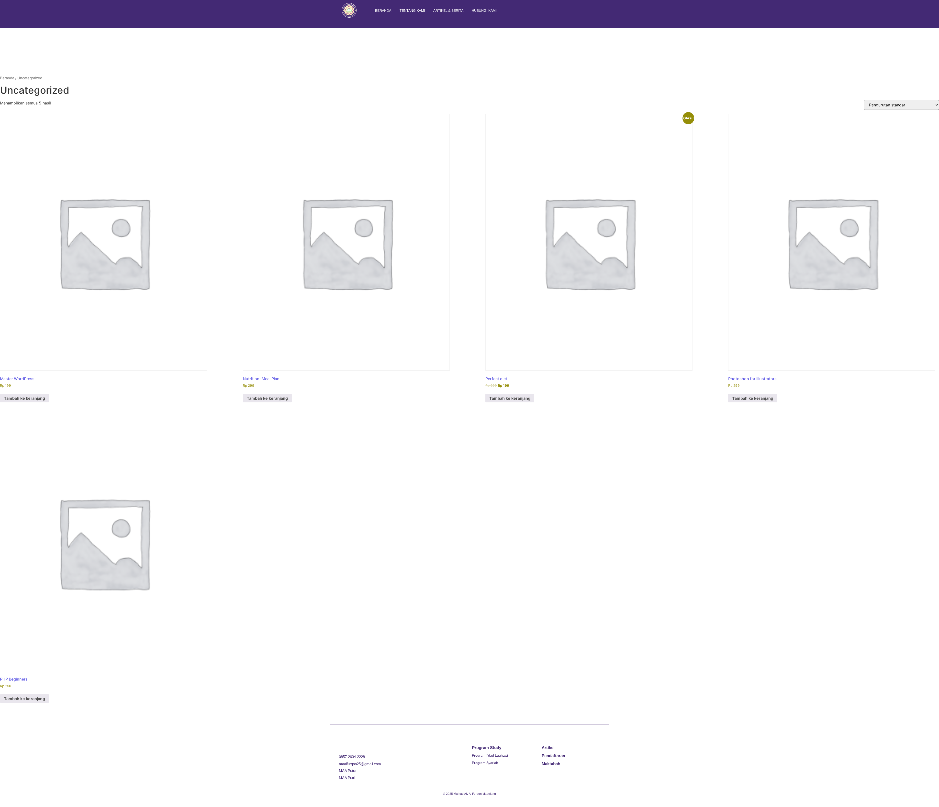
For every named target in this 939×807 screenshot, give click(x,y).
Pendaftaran (553, 755)
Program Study (486, 747)
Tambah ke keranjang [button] (24, 398)
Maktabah (551, 764)
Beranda (383, 10)
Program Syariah (485, 763)
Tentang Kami (412, 10)
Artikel (548, 747)
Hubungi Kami (484, 10)
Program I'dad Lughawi (490, 755)
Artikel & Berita (448, 10)
